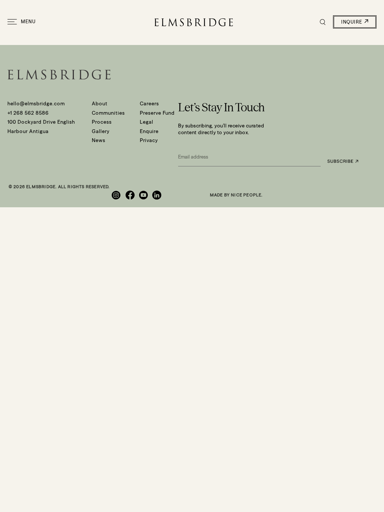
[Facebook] (130, 195)
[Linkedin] (158, 195)
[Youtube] (144, 195)
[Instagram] (117, 195)
